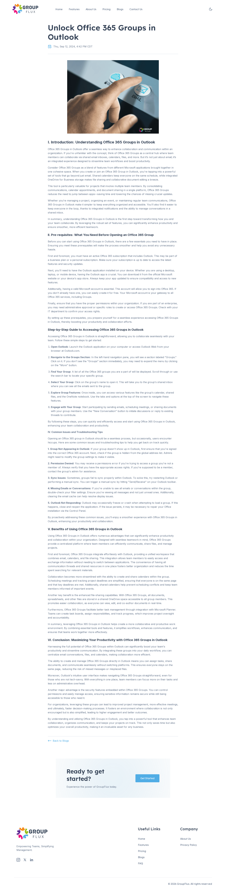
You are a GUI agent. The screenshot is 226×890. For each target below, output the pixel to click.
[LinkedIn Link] (31, 860)
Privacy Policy (188, 844)
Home (59, 9)
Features (74, 9)
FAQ (140, 863)
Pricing (106, 9)
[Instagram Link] (18, 860)
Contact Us (135, 9)
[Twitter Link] (25, 860)
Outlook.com (71, 350)
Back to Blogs (61, 740)
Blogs (120, 9)
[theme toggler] (210, 9)
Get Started (147, 778)
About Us (91, 9)
